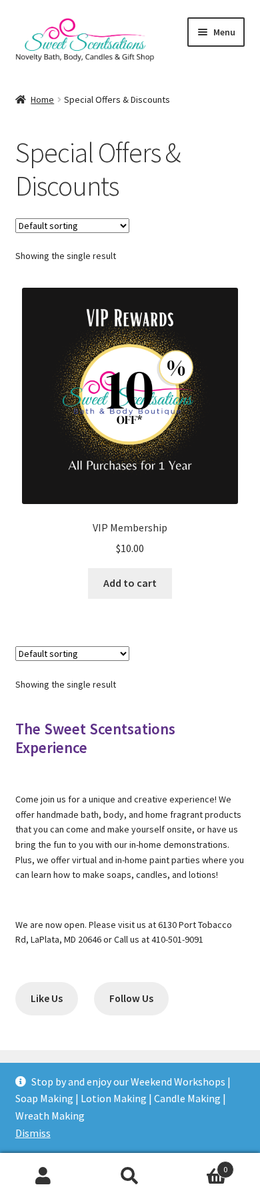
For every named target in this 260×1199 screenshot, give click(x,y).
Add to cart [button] (130, 582)
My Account (43, 1176)
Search (130, 1176)
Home (42, 99)
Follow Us (131, 998)
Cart (200, 1164)
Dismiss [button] (33, 1133)
